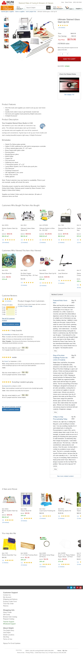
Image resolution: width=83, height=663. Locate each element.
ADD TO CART (69, 59)
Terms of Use (7, 639)
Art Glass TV (69, 95)
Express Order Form (10, 601)
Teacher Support (8, 621)
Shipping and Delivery (10, 599)
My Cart (65, 650)
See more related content (65, 476)
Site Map (6, 637)
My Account (7, 597)
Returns (5, 606)
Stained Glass (24, 3)
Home (59, 650)
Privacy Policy (29, 652)
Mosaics (42, 3)
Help (62, 2)
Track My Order (8, 603)
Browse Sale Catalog (10, 617)
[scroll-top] (80, 654)
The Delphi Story (8, 630)
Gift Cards (6, 614)
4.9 (3, 299)
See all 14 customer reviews (11, 407)
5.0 (3, 240)
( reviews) (5, 242)
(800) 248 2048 (77, 2)
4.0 (78, 240)
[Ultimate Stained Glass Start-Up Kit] (6, 19)
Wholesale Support (9, 624)
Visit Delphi (7, 632)
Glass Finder (68, 2)
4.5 (22, 240)
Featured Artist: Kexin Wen (60, 302)
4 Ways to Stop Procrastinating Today (60, 418)
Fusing (34, 3)
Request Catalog (8, 619)
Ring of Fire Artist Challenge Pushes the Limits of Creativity (60, 358)
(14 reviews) (61, 27)
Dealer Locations (8, 635)
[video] (69, 85)
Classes (50, 3)
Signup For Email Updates (11, 643)
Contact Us (7, 595)
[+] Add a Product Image (25, 306)
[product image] (10, 216)
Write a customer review (11, 324)
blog (55, 351)
